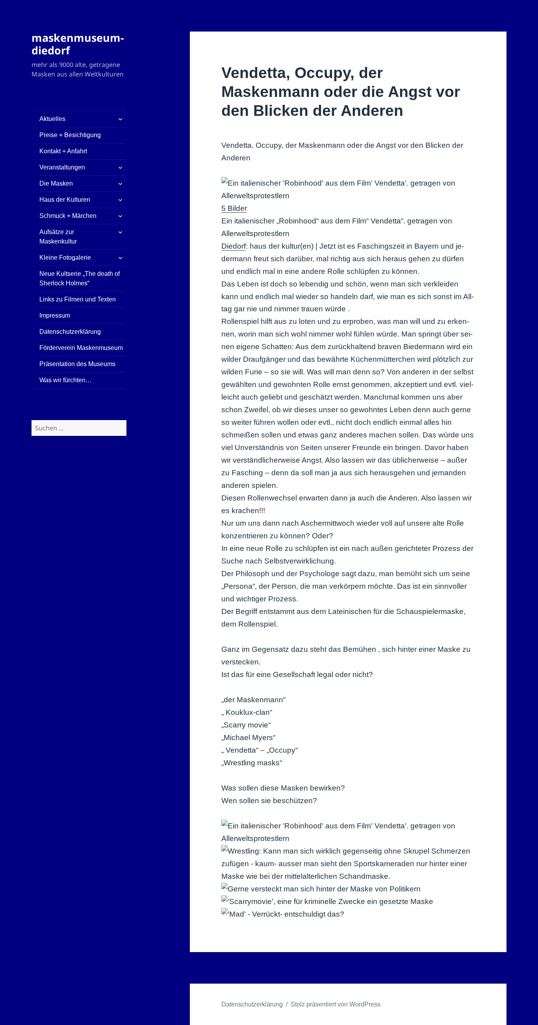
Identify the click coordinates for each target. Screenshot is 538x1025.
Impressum (54, 315)
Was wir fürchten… (65, 380)
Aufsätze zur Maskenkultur (58, 237)
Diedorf (233, 246)
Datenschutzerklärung (70, 331)
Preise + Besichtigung (70, 135)
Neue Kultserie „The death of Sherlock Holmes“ (79, 278)
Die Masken (56, 183)
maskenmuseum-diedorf (78, 44)
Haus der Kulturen (64, 199)
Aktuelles (52, 118)
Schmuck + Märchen (67, 215)
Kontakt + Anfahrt (63, 151)
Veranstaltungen (62, 167)
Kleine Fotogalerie (65, 257)
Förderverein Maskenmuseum (81, 347)
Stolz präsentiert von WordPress (335, 1004)
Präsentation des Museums (77, 364)
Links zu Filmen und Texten (77, 299)
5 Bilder (234, 208)
